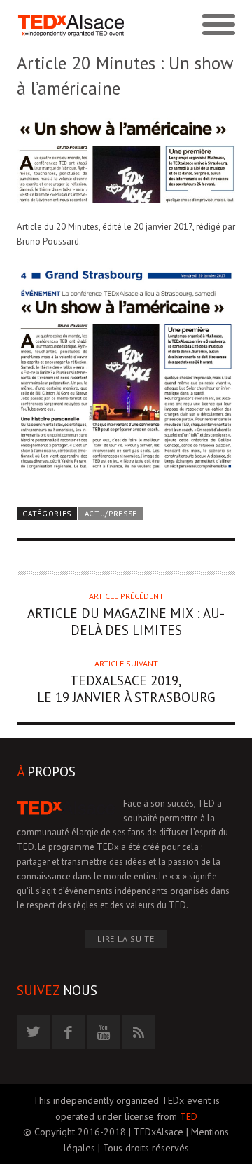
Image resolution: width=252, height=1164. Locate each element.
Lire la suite (126, 938)
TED (188, 1116)
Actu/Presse (111, 514)
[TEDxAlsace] (71, 26)
